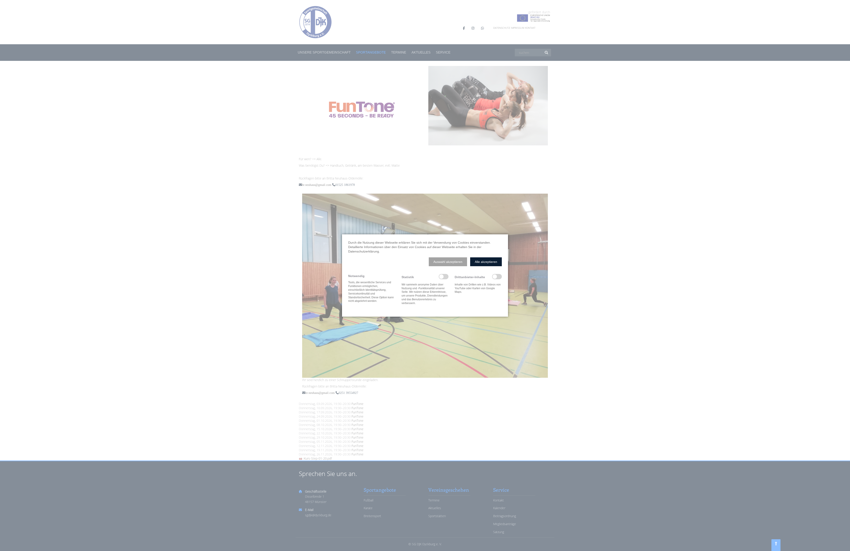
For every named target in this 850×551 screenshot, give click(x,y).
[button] (448, 261)
